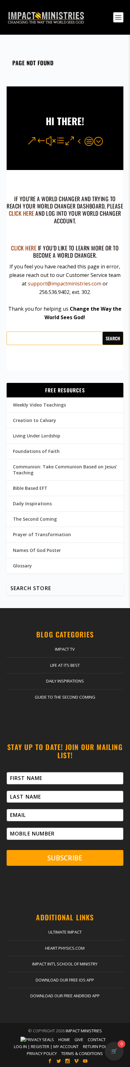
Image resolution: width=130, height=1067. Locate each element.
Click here (23, 248)
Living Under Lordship (36, 436)
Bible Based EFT (30, 488)
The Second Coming (35, 519)
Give (78, 1039)
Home (64, 1039)
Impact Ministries (84, 1031)
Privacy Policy (42, 1053)
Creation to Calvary (34, 420)
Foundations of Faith (36, 451)
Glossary (22, 566)
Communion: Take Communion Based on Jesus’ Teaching (65, 469)
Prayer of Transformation (42, 534)
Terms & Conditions (82, 1053)
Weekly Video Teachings (39, 405)
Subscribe (64, 857)
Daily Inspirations (32, 504)
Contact (97, 1039)
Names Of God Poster (37, 550)
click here (21, 213)
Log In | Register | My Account (46, 1046)
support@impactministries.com (64, 283)
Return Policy (97, 1046)
